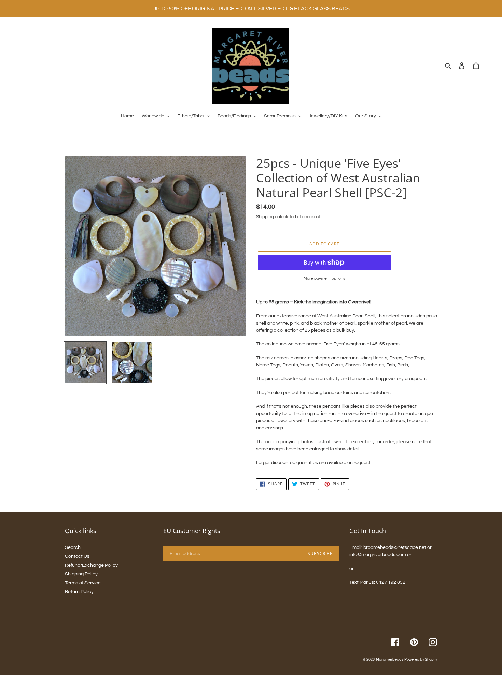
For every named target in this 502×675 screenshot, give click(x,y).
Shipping (265, 216)
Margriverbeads (389, 659)
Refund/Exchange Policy (91, 565)
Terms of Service (83, 583)
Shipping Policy (81, 574)
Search (73, 547)
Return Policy (79, 591)
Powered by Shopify (420, 659)
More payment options (324, 278)
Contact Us (77, 556)
